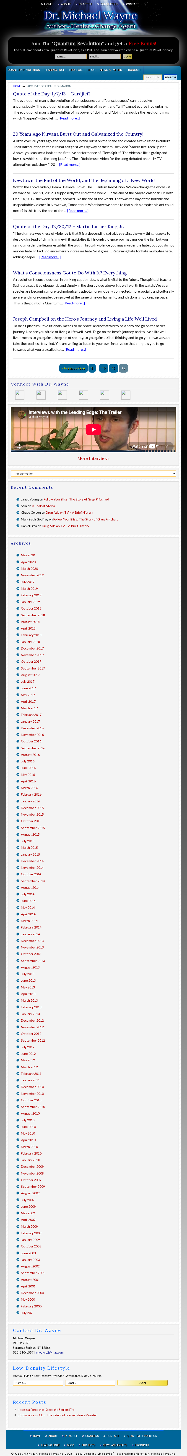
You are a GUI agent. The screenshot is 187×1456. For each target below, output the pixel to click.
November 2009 (32, 1173)
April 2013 (28, 994)
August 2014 (30, 887)
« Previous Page (73, 368)
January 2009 (30, 1240)
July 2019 (27, 582)
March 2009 (29, 1226)
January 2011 (30, 1080)
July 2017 (27, 681)
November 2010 (32, 1093)
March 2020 (29, 568)
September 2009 (33, 1186)
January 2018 (30, 642)
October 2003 (31, 1246)
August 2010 (30, 1113)
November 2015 (32, 814)
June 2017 (28, 688)
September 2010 (33, 1107)
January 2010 (30, 1160)
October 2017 (31, 661)
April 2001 (28, 1286)
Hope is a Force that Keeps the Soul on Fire (46, 1409)
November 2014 (32, 867)
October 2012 (31, 1033)
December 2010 (32, 1087)
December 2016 (32, 728)
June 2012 (28, 1053)
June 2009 (28, 1206)
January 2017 (30, 721)
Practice (71, 1436)
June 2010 (28, 1127)
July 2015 (27, 841)
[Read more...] (69, 118)
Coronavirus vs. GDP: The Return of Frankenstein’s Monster (57, 1415)
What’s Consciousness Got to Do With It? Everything (70, 273)
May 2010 (28, 1133)
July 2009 (27, 1200)
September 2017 (33, 668)
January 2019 (30, 602)
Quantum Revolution (142, 1436)
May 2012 (28, 1060)
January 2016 (30, 801)
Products (142, 1445)
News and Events (115, 1445)
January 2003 (30, 1260)
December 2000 (32, 1293)
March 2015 (29, 847)
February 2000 (31, 1306)
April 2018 (28, 628)
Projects (88, 1445)
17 (123, 368)
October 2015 (31, 821)
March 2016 (29, 788)
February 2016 (31, 794)
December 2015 (32, 808)
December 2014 (32, 861)
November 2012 (32, 1027)
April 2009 (28, 1220)
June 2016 (28, 768)
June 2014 (28, 901)
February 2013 (31, 1007)
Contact (112, 1436)
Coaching (92, 1436)
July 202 (27, 1313)
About (52, 1436)
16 (113, 368)
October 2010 (31, 1100)
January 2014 (30, 934)
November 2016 (32, 735)
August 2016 (30, 755)
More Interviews (93, 458)
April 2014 (28, 914)
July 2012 (27, 1047)
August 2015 (30, 834)
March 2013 (29, 1000)
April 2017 (28, 701)
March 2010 (29, 1147)
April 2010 (28, 1140)
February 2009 (31, 1233)
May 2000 (28, 1299)
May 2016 (28, 775)
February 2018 (31, 635)
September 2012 (33, 1040)
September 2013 (33, 961)
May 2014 (28, 907)
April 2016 (28, 781)
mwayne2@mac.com (50, 1352)
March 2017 (29, 708)
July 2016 (27, 761)
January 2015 (30, 854)
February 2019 (31, 595)
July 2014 (27, 894)
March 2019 (29, 588)
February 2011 (31, 1073)
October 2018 (31, 608)
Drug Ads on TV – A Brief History (69, 512)
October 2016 (31, 741)
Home (37, 1436)
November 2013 (32, 947)
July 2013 (27, 974)
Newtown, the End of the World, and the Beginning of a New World (84, 180)
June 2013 (28, 980)
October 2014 (31, 874)
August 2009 (30, 1193)
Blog (70, 1445)
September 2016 (33, 748)
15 (104, 368)
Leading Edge (50, 1445)
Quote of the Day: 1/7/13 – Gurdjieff (51, 94)
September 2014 (33, 881)
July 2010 (27, 1120)
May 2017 (28, 695)
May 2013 (28, 987)
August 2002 (30, 1266)
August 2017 (30, 675)
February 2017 (31, 715)
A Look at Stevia (43, 506)
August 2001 (30, 1280)
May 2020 (28, 555)
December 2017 (32, 648)
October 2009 (31, 1180)
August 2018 (30, 622)
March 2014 (29, 921)
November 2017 (32, 655)
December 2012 (32, 1020)
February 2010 (31, 1153)
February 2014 (31, 927)
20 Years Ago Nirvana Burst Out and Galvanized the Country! (78, 134)
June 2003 (28, 1253)
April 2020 (28, 562)
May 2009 (28, 1213)
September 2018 (33, 615)
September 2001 (33, 1273)
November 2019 (32, 575)
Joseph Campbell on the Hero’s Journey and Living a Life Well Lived (85, 319)
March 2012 (29, 1067)
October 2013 (31, 954)
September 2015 (33, 828)
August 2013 (30, 967)
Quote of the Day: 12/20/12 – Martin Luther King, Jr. (68, 226)
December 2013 (32, 941)
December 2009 (32, 1166)
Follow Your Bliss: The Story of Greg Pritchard (76, 499)
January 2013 (30, 1014)
